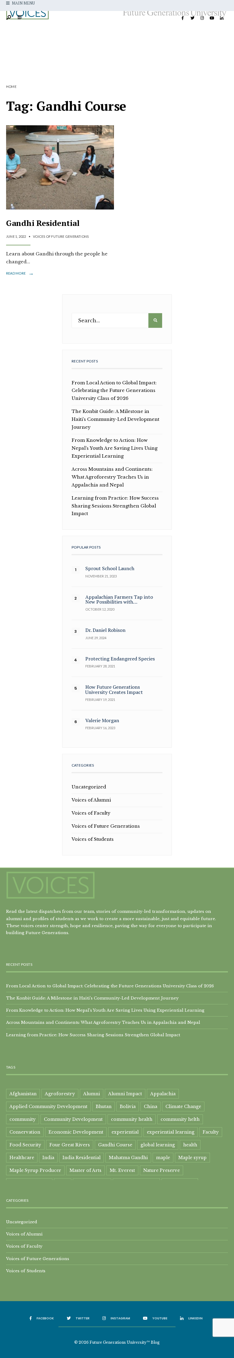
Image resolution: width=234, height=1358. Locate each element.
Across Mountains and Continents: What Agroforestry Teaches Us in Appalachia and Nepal (112, 477)
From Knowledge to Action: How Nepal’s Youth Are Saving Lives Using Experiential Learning (115, 448)
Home (11, 86)
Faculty (211, 1132)
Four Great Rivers (69, 1145)
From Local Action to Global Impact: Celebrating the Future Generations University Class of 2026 (114, 390)
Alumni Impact (125, 1093)
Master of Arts (85, 1170)
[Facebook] (182, 18)
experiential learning (170, 1132)
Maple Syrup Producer (35, 1170)
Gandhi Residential (42, 223)
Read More (20, 273)
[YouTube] (212, 18)
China (150, 1106)
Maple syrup (192, 1157)
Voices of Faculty (91, 813)
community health (131, 1119)
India (48, 1157)
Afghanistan (23, 1093)
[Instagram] (202, 18)
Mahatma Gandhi (128, 1157)
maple (163, 1157)
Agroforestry (60, 1093)
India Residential (81, 1157)
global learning (157, 1145)
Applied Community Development (48, 1106)
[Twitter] (192, 18)
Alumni (91, 1093)
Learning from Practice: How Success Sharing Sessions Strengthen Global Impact (115, 506)
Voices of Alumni (91, 800)
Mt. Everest (122, 1170)
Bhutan (104, 1106)
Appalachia (163, 1093)
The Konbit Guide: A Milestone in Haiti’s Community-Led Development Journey (115, 419)
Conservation (24, 1132)
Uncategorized (89, 787)
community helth (180, 1119)
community (22, 1119)
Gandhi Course (115, 1145)
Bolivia (128, 1106)
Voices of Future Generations (61, 236)
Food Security (25, 1145)
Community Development (73, 1119)
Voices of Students (93, 839)
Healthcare (21, 1157)
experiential (125, 1132)
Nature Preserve (161, 1170)
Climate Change (183, 1106)
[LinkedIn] (221, 18)
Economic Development (75, 1132)
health (190, 1145)
